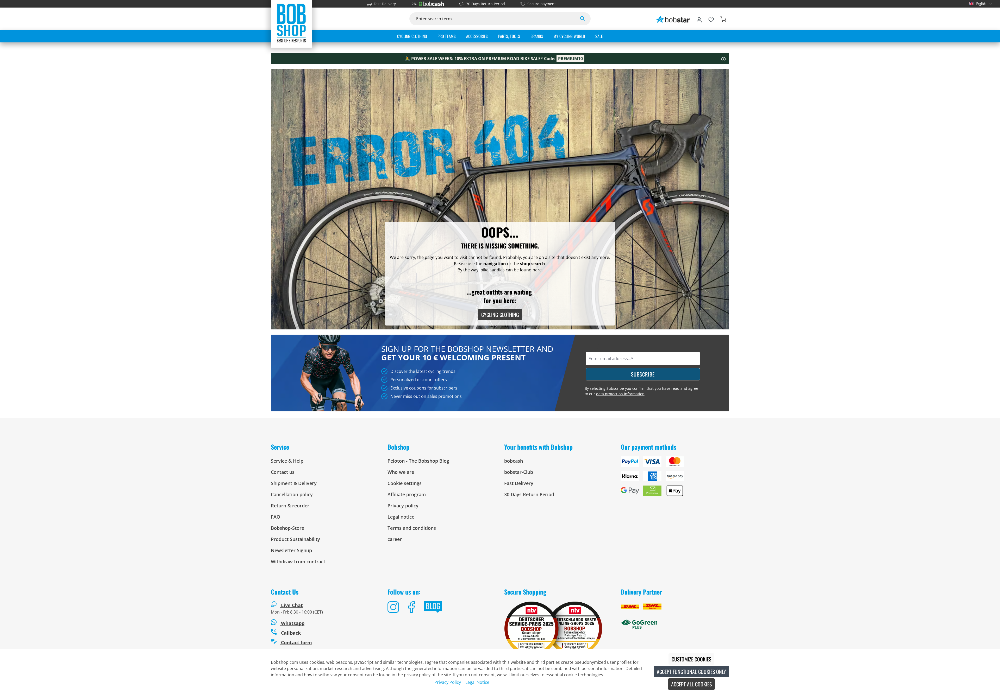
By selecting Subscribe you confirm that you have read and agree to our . (641, 391)
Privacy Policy (447, 682)
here (537, 270)
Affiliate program (407, 494)
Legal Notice (477, 682)
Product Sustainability (295, 539)
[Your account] (699, 18)
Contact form (296, 642)
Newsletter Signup (291, 550)
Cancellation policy (292, 494)
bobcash (513, 461)
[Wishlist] (711, 18)
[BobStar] (673, 18)
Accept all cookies (691, 684)
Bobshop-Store (287, 528)
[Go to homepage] (291, 23)
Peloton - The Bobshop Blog (418, 461)
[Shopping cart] (723, 18)
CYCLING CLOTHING (500, 314)
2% (414, 3)
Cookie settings (405, 483)
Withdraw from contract (298, 561)
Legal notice (401, 517)
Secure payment (541, 3)
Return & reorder (290, 505)
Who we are (401, 472)
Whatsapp (292, 623)
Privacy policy (403, 505)
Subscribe (643, 374)
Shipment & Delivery (294, 483)
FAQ (275, 517)
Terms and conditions (412, 528)
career (395, 539)
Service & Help (287, 461)
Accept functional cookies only (691, 671)
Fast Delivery (385, 3)
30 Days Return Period (485, 3)
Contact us (283, 472)
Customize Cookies (691, 659)
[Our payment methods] (675, 478)
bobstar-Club (518, 472)
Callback (290, 633)
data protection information (620, 393)
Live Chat (292, 605)
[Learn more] (723, 58)
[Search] (582, 18)
